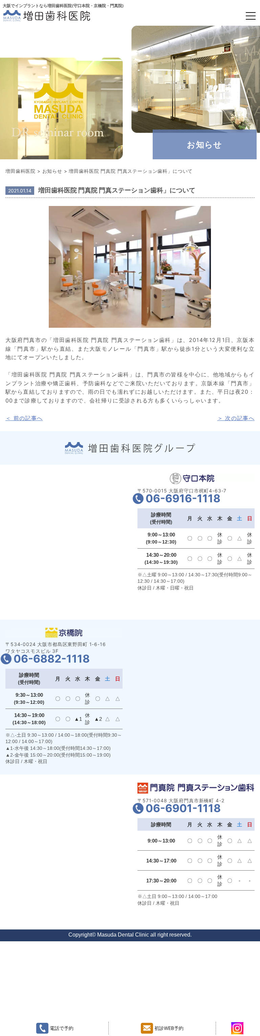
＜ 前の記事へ (24, 418)
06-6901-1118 (183, 808)
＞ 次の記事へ (236, 418)
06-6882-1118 (52, 658)
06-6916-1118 (183, 498)
